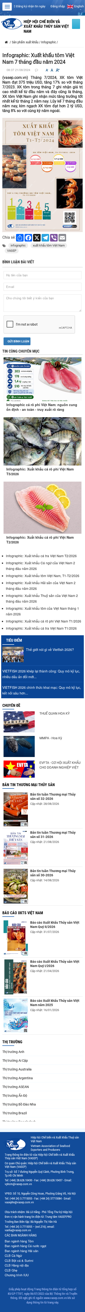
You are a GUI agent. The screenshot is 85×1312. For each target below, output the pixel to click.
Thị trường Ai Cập (15, 1060)
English (78, 6)
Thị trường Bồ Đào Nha (19, 1104)
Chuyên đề (11, 705)
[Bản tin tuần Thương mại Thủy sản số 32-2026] (16, 809)
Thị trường (12, 1042)
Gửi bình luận (18, 341)
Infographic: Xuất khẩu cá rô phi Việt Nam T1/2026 (43, 621)
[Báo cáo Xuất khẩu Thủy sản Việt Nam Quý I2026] (16, 976)
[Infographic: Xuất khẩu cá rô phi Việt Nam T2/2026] (42, 508)
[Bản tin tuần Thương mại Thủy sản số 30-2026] (16, 886)
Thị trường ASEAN (15, 1087)
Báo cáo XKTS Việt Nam (22, 913)
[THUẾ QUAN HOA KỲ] (19, 721)
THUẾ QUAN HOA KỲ (54, 713)
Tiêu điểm (14, 640)
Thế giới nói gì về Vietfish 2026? (50, 649)
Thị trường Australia (17, 1069)
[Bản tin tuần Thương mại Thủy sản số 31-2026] (16, 847)
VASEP (11, 250)
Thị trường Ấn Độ (14, 1095)
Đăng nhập (57, 6)
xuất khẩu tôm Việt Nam (49, 245)
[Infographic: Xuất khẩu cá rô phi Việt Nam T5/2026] (42, 441)
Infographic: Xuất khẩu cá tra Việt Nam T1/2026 (41, 628)
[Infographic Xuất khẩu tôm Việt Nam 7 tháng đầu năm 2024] (42, 174)
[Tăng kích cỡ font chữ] (57, 70)
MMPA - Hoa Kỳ (50, 738)
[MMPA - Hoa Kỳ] (19, 746)
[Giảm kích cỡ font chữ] (47, 70)
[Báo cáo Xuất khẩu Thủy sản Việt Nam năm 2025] (16, 1016)
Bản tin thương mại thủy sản (28, 785)
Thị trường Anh (13, 1052)
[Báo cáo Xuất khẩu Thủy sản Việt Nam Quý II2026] (16, 937)
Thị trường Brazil (14, 1113)
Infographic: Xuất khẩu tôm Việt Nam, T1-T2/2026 (42, 575)
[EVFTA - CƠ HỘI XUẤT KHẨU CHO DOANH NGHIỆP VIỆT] (19, 769)
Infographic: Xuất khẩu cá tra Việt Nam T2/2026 (41, 555)
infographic (18, 245)
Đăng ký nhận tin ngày (30, 6)
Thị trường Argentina (17, 1078)
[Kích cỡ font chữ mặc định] (52, 70)
